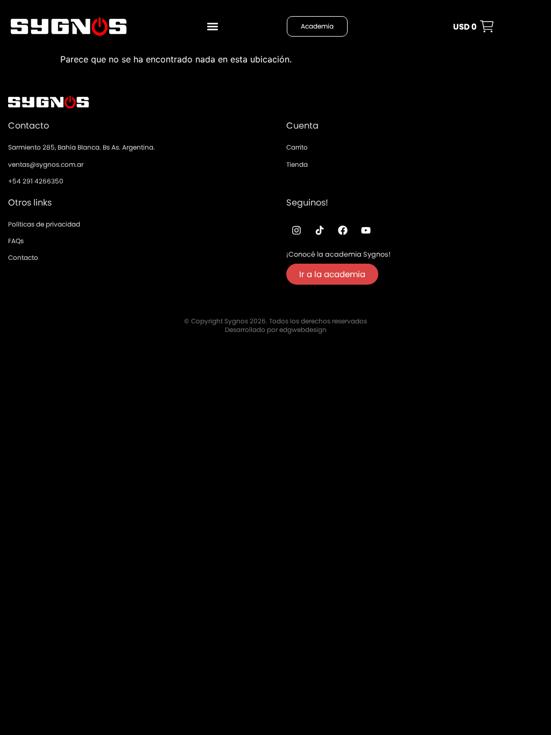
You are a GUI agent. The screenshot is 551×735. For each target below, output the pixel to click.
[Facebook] (343, 230)
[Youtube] (366, 230)
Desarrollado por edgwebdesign (276, 329)
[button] (212, 27)
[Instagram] (296, 230)
